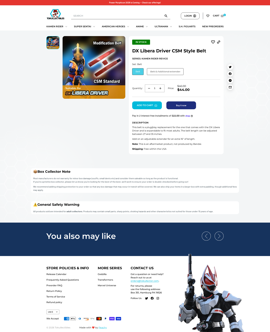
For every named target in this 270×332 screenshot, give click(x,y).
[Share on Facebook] (230, 74)
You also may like (81, 236)
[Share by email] (230, 87)
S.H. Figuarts (187, 26)
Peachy (103, 327)
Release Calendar (56, 274)
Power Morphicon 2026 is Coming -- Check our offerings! (135, 2)
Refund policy (54, 302)
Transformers (105, 279)
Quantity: (137, 88)
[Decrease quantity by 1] (148, 88)
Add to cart (145, 105)
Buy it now (181, 105)
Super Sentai (82, 26)
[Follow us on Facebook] (152, 299)
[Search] (166, 15)
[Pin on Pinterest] (230, 80)
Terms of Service (55, 296)
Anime (140, 26)
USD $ (50, 312)
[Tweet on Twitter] (230, 67)
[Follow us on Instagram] (157, 299)
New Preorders (213, 26)
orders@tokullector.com (145, 281)
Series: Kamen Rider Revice (150, 58)
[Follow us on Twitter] (146, 299)
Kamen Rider (54, 26)
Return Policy (54, 291)
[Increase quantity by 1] (161, 88)
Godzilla (102, 274)
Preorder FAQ (54, 285)
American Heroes (113, 26)
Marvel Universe (107, 285)
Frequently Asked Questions (62, 279)
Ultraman (161, 26)
